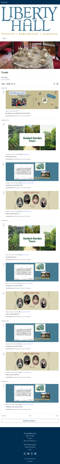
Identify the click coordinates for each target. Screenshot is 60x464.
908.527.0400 (30, 436)
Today (30, 415)
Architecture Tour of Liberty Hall (14, 185)
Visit (29, 449)
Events (2, 79)
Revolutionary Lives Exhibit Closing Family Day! (18, 113)
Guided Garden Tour (11, 156)
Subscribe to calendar (29, 421)
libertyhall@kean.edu (30, 433)
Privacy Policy (30, 461)
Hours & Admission (30, 441)
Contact (29, 438)
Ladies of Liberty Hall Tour (12, 213)
